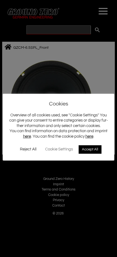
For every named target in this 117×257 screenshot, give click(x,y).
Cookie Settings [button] (59, 149)
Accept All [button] (90, 149)
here (27, 136)
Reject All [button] (28, 149)
